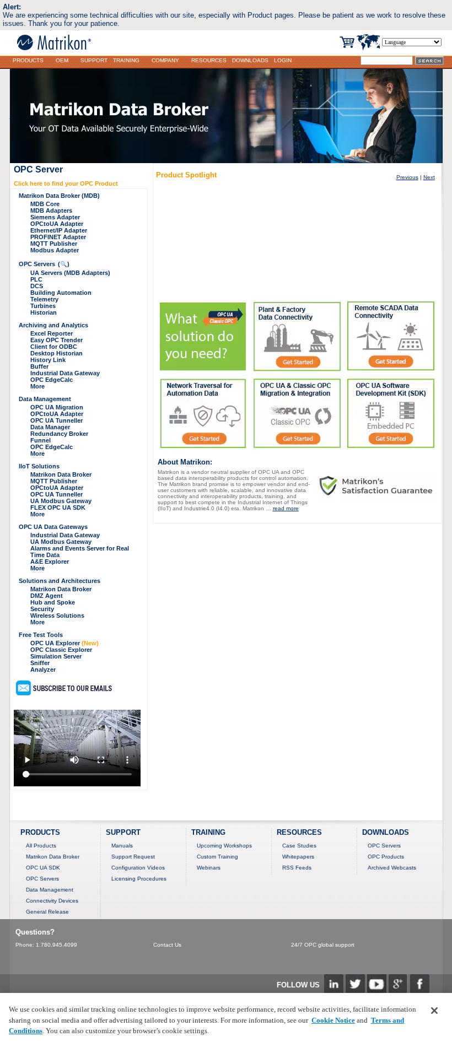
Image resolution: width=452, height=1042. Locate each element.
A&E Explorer (49, 561)
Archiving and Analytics (53, 325)
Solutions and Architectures (59, 580)
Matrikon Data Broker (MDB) (59, 195)
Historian (43, 312)
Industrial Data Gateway (65, 373)
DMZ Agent (46, 595)
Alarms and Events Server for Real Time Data (79, 551)
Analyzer (43, 669)
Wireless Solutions (57, 615)
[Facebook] (419, 990)
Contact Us (167, 945)
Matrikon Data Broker (61, 474)
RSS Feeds (296, 868)
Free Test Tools (41, 634)
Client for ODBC (53, 346)
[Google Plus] (398, 990)
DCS (36, 286)
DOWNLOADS (250, 60)
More (37, 386)
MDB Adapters (51, 210)
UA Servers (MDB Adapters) (70, 272)
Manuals (122, 846)
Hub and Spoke (52, 602)
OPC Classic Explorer (61, 649)
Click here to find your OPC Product (66, 183)
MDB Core (45, 204)
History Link (48, 360)
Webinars (208, 868)
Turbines (43, 306)
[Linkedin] (333, 990)
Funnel (40, 440)
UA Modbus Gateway (61, 501)
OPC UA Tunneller (56, 420)
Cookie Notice (333, 1020)
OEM (62, 60)
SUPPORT (93, 60)
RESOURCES (209, 60)
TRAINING (126, 60)
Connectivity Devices (52, 901)
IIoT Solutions (39, 466)
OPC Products (386, 857)
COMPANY (165, 60)
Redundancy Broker (59, 433)
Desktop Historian (56, 353)
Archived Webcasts (392, 868)
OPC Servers (37, 264)
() (63, 264)
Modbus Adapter (54, 250)
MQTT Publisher (53, 243)
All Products (41, 846)
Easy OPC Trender (56, 340)
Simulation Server (56, 656)
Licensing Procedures (138, 879)
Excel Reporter (51, 333)
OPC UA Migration (56, 407)
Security (42, 609)
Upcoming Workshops (224, 846)
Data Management (45, 399)
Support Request (133, 857)
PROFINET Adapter (58, 237)
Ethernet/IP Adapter (58, 230)
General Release (47, 912)
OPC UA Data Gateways (53, 526)
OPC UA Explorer (64, 643)
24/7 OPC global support (322, 945)
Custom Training (217, 857)
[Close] (434, 1010)
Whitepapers (298, 857)
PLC (36, 279)
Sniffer (40, 663)
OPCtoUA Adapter (56, 223)
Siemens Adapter (55, 217)
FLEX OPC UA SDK (57, 507)
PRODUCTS (28, 60)
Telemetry (44, 299)
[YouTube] (376, 990)
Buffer (39, 366)
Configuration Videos (138, 868)
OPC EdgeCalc (51, 379)
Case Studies (299, 846)
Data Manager (50, 427)
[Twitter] (355, 990)
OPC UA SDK (43, 868)
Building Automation (61, 292)
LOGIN (283, 60)
